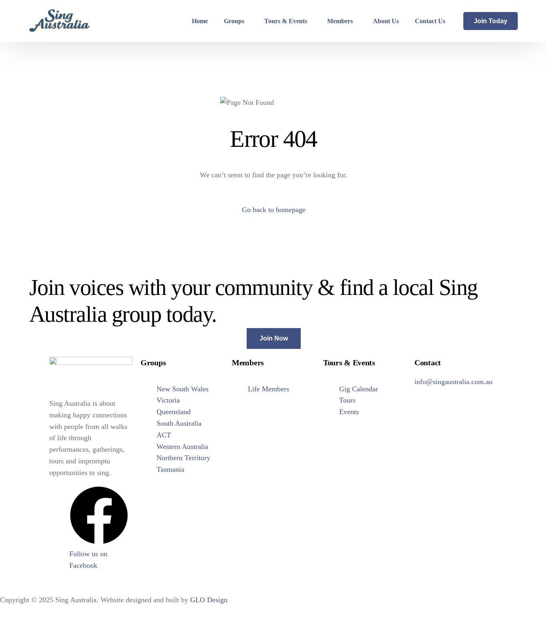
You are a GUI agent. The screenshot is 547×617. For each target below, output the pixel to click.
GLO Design (208, 600)
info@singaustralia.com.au (453, 382)
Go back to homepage (274, 210)
